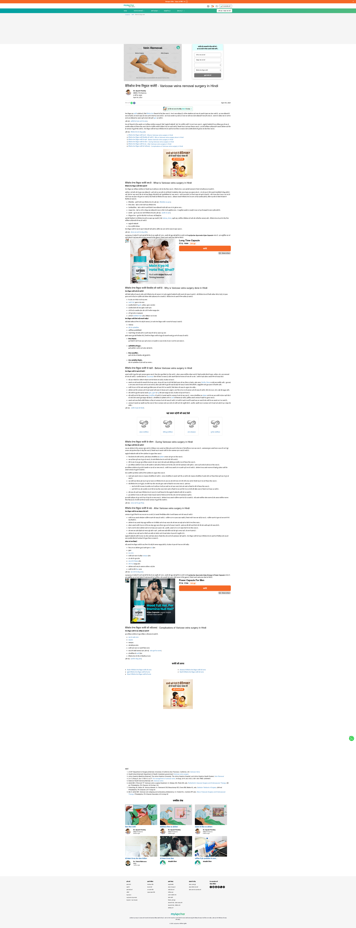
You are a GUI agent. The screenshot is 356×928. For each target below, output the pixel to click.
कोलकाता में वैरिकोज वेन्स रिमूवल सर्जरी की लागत (193, 670)
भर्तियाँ (128, 892)
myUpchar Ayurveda (132, 897)
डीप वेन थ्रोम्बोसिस (133, 327)
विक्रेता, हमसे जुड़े (171, 900)
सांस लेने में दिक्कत (133, 561)
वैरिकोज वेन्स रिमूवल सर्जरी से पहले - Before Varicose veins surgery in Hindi (150, 139)
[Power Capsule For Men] (152, 601)
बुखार (150, 393)
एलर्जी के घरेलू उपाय (136, 659)
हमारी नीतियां (150, 881)
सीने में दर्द (131, 564)
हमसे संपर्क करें (129, 889)
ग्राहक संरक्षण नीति (151, 892)
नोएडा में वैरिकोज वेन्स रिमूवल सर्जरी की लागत (139, 674)
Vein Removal (219, 776)
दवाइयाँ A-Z (167, 11)
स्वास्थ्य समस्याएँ (138, 11)
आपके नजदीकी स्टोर (172, 895)
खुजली (139, 305)
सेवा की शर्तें (149, 887)
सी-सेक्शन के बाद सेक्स (167, 858)
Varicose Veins (195, 772)
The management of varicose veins (163, 778)
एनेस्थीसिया (152, 395)
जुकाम (153, 393)
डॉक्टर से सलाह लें (171, 887)
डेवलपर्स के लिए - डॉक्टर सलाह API (175, 902)
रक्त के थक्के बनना (133, 637)
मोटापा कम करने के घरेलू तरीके (139, 232)
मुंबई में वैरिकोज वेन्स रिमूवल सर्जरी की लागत (138, 672)
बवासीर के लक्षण (166, 213)
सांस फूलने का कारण (155, 651)
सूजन (155, 118)
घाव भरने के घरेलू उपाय (137, 572)
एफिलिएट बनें (170, 908)
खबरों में (128, 887)
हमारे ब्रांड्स (154, 11)
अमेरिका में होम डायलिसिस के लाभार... (206, 858)
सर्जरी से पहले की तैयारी (137, 408)
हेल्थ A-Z (180, 11)
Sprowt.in (129, 895)
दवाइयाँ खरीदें (170, 884)
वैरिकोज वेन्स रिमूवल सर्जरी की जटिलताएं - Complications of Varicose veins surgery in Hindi (155, 146)
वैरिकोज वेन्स (150, 113)
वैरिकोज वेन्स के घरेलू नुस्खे (138, 132)
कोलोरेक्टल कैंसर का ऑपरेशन (169, 827)
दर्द (152, 548)
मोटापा (170, 218)
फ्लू (158, 393)
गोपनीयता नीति (150, 884)
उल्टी (172, 398)
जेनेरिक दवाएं (170, 892)
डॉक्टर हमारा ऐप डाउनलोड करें (195, 889)
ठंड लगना (131, 553)
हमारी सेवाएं (170, 881)
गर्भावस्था (165, 218)
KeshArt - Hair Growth (132, 900)
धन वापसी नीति (150, 889)
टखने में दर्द (131, 302)
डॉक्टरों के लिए (192, 881)
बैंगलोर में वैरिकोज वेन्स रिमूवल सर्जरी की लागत (139, 670)
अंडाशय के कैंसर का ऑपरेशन (203, 827)
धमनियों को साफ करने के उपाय (139, 121)
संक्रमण (130, 640)
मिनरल (208, 382)
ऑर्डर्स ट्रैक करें (171, 889)
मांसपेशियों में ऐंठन (137, 316)
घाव (138, 569)
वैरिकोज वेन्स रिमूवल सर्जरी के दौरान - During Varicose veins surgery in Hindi (151, 142)
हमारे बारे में (129, 884)
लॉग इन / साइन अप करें (224, 11)
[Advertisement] (178, 30)
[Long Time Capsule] (152, 261)
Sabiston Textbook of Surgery (206, 787)
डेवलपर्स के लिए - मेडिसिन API (174, 905)
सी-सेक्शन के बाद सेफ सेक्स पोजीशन (136, 858)
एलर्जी (137, 653)
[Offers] (208, 6)
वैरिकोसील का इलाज (165, 202)
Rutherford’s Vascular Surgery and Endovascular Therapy (207, 783)
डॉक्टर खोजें (170, 897)
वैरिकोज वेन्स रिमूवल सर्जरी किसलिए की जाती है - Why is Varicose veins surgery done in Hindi (156, 137)
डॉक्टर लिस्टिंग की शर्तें (193, 887)
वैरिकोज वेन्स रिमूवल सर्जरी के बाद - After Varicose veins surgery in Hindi (149, 144)
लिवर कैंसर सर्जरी (130, 827)
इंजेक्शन (205, 395)
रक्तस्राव (145, 556)
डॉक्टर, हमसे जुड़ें (192, 884)
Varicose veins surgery (181, 774)
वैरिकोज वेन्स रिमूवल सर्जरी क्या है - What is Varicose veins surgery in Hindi (150, 135)
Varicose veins (158, 781)
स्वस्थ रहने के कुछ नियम (137, 503)
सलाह (125, 11)
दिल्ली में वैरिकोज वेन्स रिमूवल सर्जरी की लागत (192, 672)
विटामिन (203, 382)
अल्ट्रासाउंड (150, 376)
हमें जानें (128, 881)
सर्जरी (135, 113)
